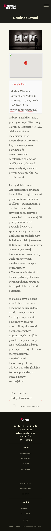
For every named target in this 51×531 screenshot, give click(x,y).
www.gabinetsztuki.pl (23, 110)
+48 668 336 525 (25, 439)
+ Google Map (18, 84)
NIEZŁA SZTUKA (14, 527)
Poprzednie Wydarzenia (29, 406)
